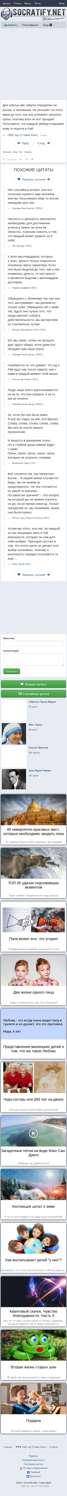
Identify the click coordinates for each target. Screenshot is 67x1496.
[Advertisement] (33, 64)
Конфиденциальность (33, 1459)
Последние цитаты (33, 1464)
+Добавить (10, 25)
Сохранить (12, 671)
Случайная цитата (35, 693)
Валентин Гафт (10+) (24, 463)
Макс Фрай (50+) (21, 564)
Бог (21, 151)
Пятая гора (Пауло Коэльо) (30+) (30, 517)
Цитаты (6, 3)
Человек (7, 151)
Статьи (17, 3)
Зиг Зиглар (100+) (22, 245)
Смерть (28, 151)
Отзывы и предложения (35, 1467)
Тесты (37, 3)
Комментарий (11, 650)
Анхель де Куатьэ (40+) (25, 379)
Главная (7, 1446)
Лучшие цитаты (35, 684)
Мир (15, 151)
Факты (27, 3)
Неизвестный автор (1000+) (27, 208)
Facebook (35, 1472)
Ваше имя (8, 638)
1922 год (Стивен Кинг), (27, 135)
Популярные (30, 25)
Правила (33, 1456)
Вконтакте (35, 1476)
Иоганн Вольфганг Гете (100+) (29, 329)
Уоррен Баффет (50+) (24, 287)
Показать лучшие (33, 179)
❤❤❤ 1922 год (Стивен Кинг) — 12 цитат (37, 1446)
